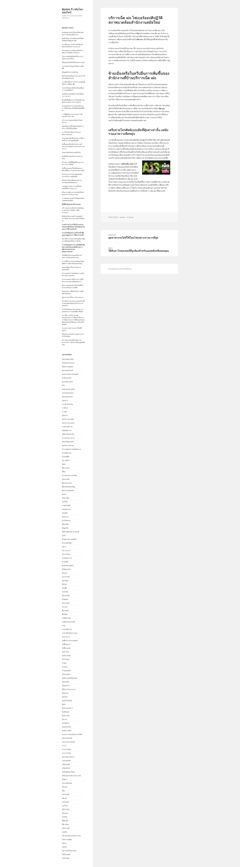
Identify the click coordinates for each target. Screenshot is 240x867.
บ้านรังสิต (65, 562)
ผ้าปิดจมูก (65, 599)
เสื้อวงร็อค (65, 824)
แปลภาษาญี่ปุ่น (67, 839)
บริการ (64, 547)
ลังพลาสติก (65, 682)
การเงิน (64, 412)
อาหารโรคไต (66, 753)
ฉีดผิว (64, 464)
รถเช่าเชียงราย (67, 629)
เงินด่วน (64, 779)
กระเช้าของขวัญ (67, 404)
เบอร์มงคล (65, 802)
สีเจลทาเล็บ (65, 716)
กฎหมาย (65, 400)
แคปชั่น (64, 832)
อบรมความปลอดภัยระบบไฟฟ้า (72, 734)
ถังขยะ (64, 494)
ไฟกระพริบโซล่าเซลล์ (69, 851)
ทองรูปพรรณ (66, 509)
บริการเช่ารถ (66, 550)
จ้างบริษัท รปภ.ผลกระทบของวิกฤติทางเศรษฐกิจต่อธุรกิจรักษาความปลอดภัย (73, 303)
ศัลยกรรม (65, 693)
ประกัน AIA (66, 577)
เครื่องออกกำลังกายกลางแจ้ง (71, 776)
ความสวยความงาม (68, 438)
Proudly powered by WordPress (119, 269)
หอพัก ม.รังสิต (66, 731)
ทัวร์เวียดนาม (66, 520)
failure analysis (67, 367)
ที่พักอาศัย (65, 524)
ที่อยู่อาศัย (65, 528)
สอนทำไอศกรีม (67, 701)
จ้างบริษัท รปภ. (67, 453)
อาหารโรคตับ (66, 749)
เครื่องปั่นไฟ (66, 768)
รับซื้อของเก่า (66, 644)
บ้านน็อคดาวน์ (66, 558)
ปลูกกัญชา (65, 580)
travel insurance (68, 393)
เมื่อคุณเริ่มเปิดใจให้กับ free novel (73, 62)
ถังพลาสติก (65, 498)
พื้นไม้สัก (65, 614)
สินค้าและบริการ (67, 708)
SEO (63, 385)
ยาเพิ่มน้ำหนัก (66, 618)
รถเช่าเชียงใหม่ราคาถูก (69, 633)
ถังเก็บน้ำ (65, 502)
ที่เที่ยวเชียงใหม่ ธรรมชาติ (70, 532)
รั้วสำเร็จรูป (65, 659)
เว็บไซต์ (64, 817)
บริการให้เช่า (66, 554)
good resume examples (70, 374)
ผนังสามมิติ (65, 595)
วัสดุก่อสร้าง (66, 686)
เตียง (63, 791)
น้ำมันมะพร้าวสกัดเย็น (69, 539)
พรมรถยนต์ (65, 603)
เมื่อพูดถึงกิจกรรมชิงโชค (70, 72)
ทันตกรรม (65, 517)
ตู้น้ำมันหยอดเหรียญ (68, 487)
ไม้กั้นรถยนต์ (66, 854)
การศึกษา (65, 408)
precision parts (67, 382)
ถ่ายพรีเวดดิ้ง (66, 505)
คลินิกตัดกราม (66, 430)
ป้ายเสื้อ (64, 588)
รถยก (64, 625)
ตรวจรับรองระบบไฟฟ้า (69, 475)
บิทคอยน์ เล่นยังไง (68, 565)
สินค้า (64, 704)
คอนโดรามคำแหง (68, 445)
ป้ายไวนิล (65, 592)
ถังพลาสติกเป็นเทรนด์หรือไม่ (71, 152)
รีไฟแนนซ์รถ (66, 674)
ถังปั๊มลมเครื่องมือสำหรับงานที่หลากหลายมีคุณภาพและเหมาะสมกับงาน (73, 146)
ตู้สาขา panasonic (68, 490)
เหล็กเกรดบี (65, 828)
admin (123, 217)
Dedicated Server (68, 363)
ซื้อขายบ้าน (65, 468)
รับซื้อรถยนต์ (66, 648)
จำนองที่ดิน (65, 457)
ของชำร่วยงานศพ (68, 419)
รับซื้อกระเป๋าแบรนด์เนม (70, 641)
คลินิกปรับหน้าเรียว (68, 434)
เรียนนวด (65, 813)
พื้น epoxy (65, 610)
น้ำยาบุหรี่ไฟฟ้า (67, 543)
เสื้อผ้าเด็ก (65, 821)
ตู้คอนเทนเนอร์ (67, 483)
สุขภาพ (64, 719)
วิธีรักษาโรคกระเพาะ (69, 689)
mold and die (66, 378)
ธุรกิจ (64, 535)
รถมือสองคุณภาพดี (68, 622)
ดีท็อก (64, 472)
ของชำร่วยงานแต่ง (68, 423)
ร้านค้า (64, 663)
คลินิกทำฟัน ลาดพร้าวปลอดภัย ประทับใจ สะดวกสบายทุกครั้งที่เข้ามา (73, 218)
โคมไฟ (64, 847)
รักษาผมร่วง (66, 637)
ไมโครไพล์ (65, 858)
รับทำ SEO (65, 652)
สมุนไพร (65, 697)
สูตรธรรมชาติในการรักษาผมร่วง (73, 297)
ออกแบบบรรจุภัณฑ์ (68, 742)
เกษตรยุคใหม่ (66, 761)
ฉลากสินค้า (66, 460)
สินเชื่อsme (65, 712)
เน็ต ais (64, 798)
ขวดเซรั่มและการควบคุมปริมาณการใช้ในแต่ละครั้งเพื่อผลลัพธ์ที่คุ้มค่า (73, 108)
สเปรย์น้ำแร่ (66, 723)
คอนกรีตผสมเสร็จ (68, 442)
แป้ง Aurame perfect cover (71, 836)
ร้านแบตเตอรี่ (66, 671)
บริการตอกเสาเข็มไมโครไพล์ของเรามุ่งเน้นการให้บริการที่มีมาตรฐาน (73, 210)
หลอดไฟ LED (66, 727)
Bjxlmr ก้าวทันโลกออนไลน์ (72, 11)
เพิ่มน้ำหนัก (65, 809)
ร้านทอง (64, 667)
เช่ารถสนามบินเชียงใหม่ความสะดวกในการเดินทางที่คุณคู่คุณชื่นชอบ (73, 342)
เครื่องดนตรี (66, 764)
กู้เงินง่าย (65, 415)
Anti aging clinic (68, 359)
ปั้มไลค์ (64, 584)
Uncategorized (67, 397)
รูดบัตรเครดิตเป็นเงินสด (69, 678)
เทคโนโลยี (65, 794)
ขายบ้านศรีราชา (67, 427)
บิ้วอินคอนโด (66, 569)
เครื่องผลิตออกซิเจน (68, 772)
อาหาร (64, 746)
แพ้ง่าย (64, 843)
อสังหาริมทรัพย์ (67, 738)
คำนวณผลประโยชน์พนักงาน (71, 449)
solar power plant (68, 389)
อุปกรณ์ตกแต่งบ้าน (68, 757)
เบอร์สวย (65, 806)
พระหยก (65, 607)
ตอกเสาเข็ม (66, 479)
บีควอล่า (65, 573)
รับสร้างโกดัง (66, 656)
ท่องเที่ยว (65, 513)
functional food (67, 370)
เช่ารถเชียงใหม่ (67, 783)
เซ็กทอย (64, 787)
